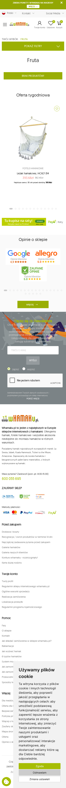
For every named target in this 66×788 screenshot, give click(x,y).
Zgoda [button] (40, 766)
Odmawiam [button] (39, 772)
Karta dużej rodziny (12, 562)
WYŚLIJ (32, 360)
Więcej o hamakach (12, 721)
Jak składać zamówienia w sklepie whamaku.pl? (27, 640)
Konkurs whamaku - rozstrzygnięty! (20, 557)
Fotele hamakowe (33, 168)
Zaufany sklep (9, 726)
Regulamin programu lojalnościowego (22, 606)
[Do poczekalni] (57, 108)
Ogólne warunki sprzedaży (16, 591)
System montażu (10, 661)
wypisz (31, 369)
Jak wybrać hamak (11, 651)
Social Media (53, 13)
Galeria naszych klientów (15, 552)
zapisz (15, 369)
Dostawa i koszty (10, 531)
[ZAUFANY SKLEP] (8, 496)
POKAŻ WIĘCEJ (33, 398)
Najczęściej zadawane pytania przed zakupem (26, 542)
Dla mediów (8, 700)
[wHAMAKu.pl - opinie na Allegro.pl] (46, 256)
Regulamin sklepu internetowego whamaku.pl (26, 586)
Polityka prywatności (13, 716)
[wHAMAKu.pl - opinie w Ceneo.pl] (33, 273)
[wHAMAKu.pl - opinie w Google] (19, 256)
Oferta (5, 736)
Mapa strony (8, 731)
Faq (4, 625)
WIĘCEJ (32, 6)
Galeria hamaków (11, 547)
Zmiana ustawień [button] (40, 779)
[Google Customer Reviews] (41, 496)
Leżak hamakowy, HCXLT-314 (33, 173)
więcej (29, 304)
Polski (9, 13)
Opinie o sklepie (10, 741)
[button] (39, 25)
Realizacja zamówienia (14, 596)
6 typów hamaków (12, 656)
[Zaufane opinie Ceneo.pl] (24, 496)
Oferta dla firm (9, 705)
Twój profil (7, 581)
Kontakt (26, 13)
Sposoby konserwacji (13, 682)
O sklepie (6, 630)
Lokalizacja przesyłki (12, 601)
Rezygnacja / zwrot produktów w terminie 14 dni (27, 536)
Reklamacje (8, 645)
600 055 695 (11, 478)
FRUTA (24, 39)
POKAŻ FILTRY (33, 46)
